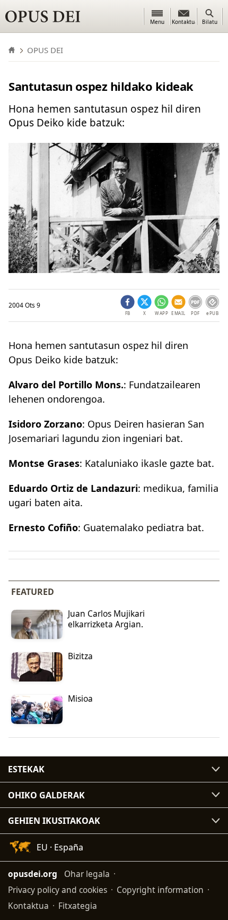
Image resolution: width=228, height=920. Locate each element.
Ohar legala (87, 874)
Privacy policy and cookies (57, 890)
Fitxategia (77, 906)
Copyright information (160, 890)
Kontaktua (28, 906)
